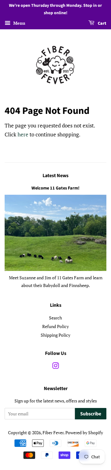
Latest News (55, 175)
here (23, 134)
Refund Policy (55, 326)
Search (55, 318)
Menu (18, 23)
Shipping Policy (55, 335)
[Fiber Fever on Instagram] (55, 367)
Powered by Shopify (84, 432)
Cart (101, 23)
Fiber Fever (53, 432)
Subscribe (90, 413)
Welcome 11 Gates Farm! (55, 188)
